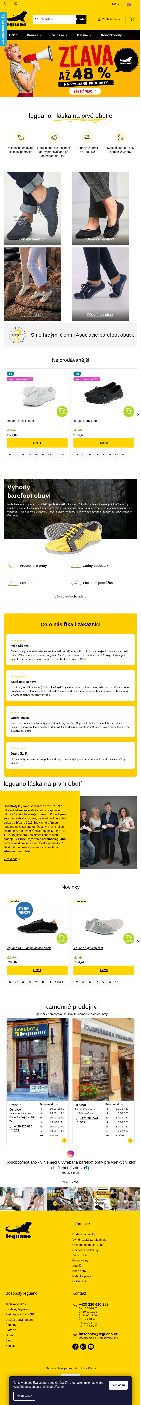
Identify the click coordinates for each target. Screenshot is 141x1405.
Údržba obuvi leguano (20, 1321)
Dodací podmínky (82, 1236)
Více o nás (10, 863)
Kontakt (10, 1347)
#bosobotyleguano (24, 1164)
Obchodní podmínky (84, 1251)
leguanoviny (79, 1262)
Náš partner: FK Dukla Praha (75, 1370)
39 (29, 459)
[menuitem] (13, 35)
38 (23, 459)
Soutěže (76, 1267)
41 (43, 459)
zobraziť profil (69, 1175)
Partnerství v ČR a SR (20, 1316)
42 (49, 459)
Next (135, 419)
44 (63, 459)
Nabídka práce (80, 1277)
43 (56, 459)
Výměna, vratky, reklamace (88, 1241)
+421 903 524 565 (88, 1122)
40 (36, 459)
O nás (9, 1337)
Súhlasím (117, 1385)
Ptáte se (11, 1331)
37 (16, 459)
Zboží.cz (49, 1370)
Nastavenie (23, 1396)
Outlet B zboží (80, 1283)
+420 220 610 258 (23, 1130)
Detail (37, 447)
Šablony (11, 1326)
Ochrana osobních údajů (87, 1246)
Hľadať (79, 19)
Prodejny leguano (17, 1311)
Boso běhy (78, 1272)
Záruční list (78, 1257)
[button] (10, 73)
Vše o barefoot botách (67, 600)
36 (10, 459)
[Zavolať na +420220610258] (9, 3)
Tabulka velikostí (16, 1305)
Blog (9, 1342)
